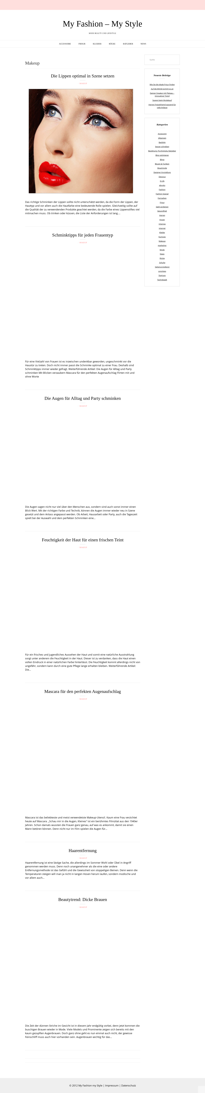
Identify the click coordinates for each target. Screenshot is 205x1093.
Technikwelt (162, 279)
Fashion (162, 189)
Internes (162, 224)
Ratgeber (128, 44)
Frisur (82, 44)
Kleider (97, 44)
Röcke (112, 44)
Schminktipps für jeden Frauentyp (82, 234)
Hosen (162, 219)
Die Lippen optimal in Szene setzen (82, 75)
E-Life (162, 181)
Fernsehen (162, 198)
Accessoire (65, 44)
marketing (162, 245)
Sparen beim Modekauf (162, 100)
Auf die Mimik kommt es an (162, 89)
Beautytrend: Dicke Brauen (82, 899)
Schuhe (162, 262)
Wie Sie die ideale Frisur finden (162, 84)
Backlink (162, 142)
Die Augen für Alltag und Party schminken (82, 398)
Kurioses (162, 237)
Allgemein (162, 138)
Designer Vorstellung (162, 172)
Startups (162, 275)
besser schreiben (162, 146)
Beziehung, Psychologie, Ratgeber (162, 151)
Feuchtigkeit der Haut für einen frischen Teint (83, 539)
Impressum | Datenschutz (120, 1085)
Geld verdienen (162, 207)
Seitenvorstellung (162, 267)
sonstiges (162, 271)
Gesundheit (162, 211)
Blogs (162, 159)
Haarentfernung (83, 850)
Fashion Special (162, 194)
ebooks (162, 185)
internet (162, 228)
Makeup (83, 84)
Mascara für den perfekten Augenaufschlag (82, 691)
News (143, 44)
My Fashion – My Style (102, 23)
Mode (162, 249)
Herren (162, 215)
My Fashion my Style (90, 1085)
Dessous (162, 176)
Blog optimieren (162, 155)
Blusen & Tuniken (162, 164)
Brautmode (162, 168)
